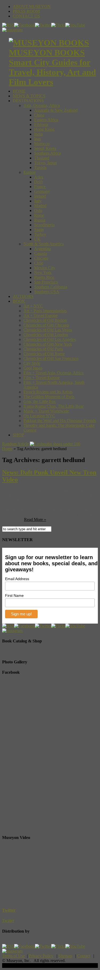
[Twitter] (43, 25)
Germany (42, 191)
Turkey (40, 234)
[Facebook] (24, 25)
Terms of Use (13, 956)
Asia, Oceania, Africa (41, 105)
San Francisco (46, 282)
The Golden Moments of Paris (48, 396)
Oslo (38, 210)
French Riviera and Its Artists (48, 392)
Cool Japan (32, 368)
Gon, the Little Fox (39, 401)
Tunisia (40, 167)
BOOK (19, 301)
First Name (14, 595)
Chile (38, 263)
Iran (37, 139)
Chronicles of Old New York (47, 344)
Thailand (41, 158)
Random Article (15, 444)
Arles (38, 177)
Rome (39, 215)
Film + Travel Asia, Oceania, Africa (53, 373)
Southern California (50, 287)
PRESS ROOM (26, 11)
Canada (40, 253)
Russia (39, 220)
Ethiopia (41, 124)
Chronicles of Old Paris (43, 349)
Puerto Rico (44, 277)
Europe (29, 172)
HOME (19, 91)
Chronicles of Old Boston (45, 320)
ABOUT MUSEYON (32, 6)
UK (37, 239)
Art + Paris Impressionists (45, 310)
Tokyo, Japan (45, 162)
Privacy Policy (41, 956)
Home (7, 448)
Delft (38, 182)
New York (42, 272)
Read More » (35, 519)
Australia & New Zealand (56, 110)
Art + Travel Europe (40, 315)
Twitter (8, 910)
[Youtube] (75, 25)
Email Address (17, 579)
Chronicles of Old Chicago (46, 325)
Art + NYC (33, 306)
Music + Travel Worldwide (46, 411)
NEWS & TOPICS (29, 96)
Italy (38, 201)
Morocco (41, 143)
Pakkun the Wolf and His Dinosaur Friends (59, 420)
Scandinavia (44, 225)
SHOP (18, 435)
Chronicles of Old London (45, 334)
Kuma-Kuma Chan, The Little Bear (53, 406)
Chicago (41, 258)
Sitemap (65, 956)
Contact (83, 956)
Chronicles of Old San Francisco (50, 358)
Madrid (40, 205)
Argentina (42, 248)
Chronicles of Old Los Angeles (49, 339)
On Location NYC (39, 416)
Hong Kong (44, 129)
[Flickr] (58, 25)
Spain (39, 229)
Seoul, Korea (45, 148)
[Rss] (8, 25)
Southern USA (46, 291)
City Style (31, 363)
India (38, 134)
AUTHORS (23, 296)
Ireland (40, 196)
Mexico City (44, 268)
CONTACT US (26, 16)
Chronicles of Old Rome (44, 353)
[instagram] (12, 30)
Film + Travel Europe (41, 377)
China (39, 115)
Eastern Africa (46, 120)
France (40, 186)
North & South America (43, 244)
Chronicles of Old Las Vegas (47, 330)
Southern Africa (47, 153)
